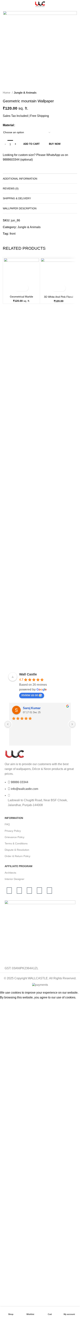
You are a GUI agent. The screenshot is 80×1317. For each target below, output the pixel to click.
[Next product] (75, 93)
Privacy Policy (13, 830)
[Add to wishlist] (24, 288)
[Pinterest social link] (19, 240)
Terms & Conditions (16, 843)
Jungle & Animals (25, 92)
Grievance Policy (14, 837)
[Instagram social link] (10, 240)
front (12, 233)
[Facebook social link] (6, 240)
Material (8, 125)
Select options (18, 288)
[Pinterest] (19, 890)
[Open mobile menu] (4, 4)
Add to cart (31, 144)
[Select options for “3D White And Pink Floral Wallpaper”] (55, 288)
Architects (10, 872)
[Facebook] (9, 890)
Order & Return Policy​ (17, 856)
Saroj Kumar (32, 708)
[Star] (49, 890)
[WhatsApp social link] (23, 240)
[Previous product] (68, 93)
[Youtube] (39, 890)
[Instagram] (29, 890)
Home (7, 92)
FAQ (7, 824)
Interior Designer (14, 879)
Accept (7, 1003)
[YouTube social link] (14, 240)
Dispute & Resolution (17, 849)
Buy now (54, 144)
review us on (29, 695)
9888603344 (11, 159)
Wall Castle (28, 674)
